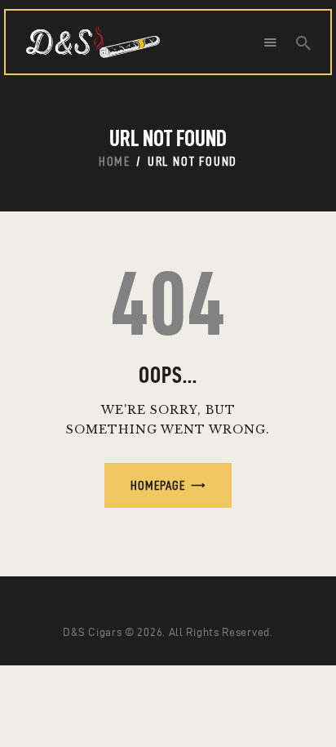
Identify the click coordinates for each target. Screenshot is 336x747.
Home (114, 161)
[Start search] (303, 43)
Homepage (157, 485)
